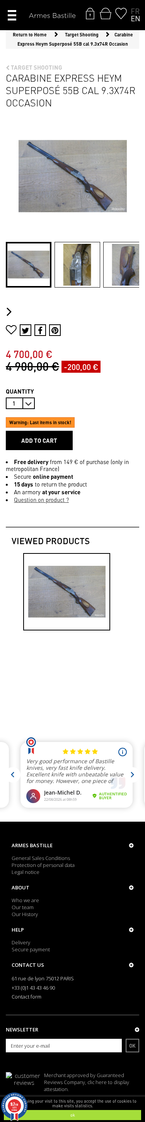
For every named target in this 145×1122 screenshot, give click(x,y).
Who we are (25, 900)
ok (72, 1115)
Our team (23, 907)
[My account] (90, 13)
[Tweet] (25, 330)
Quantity (20, 391)
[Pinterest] (55, 330)
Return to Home (30, 35)
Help (18, 929)
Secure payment (31, 949)
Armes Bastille (32, 845)
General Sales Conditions (41, 858)
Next (11, 312)
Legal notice (25, 871)
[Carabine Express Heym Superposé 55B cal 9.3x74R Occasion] (28, 264)
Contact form (26, 996)
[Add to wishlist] (11, 331)
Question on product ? (41, 500)
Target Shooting (36, 67)
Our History (25, 914)
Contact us (28, 964)
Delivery (21, 942)
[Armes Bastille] (52, 16)
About (20, 887)
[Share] (40, 330)
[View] (66, 591)
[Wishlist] (121, 13)
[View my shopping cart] (105, 13)
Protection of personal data (43, 865)
